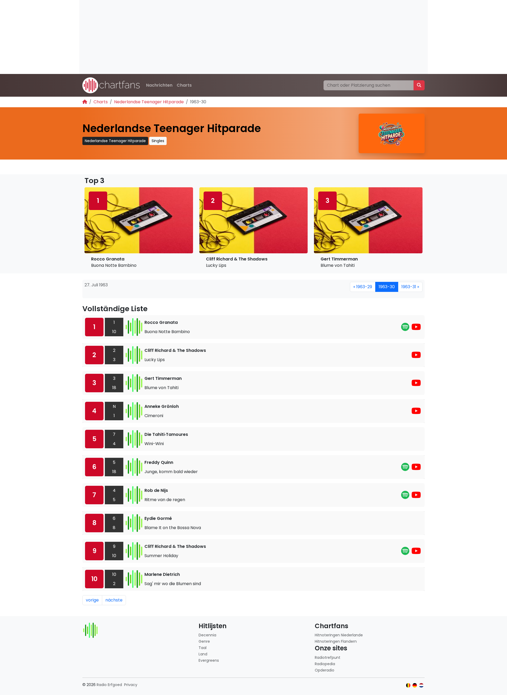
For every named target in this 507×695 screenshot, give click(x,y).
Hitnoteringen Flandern (336, 641)
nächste (114, 600)
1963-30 (387, 287)
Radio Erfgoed (109, 684)
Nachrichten (159, 85)
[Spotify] (405, 328)
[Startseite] (84, 102)
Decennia (207, 635)
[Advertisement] (237, 37)
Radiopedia (325, 663)
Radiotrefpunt (327, 657)
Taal (202, 647)
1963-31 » (410, 287)
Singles (158, 140)
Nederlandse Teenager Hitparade (149, 102)
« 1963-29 (362, 287)
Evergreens (209, 660)
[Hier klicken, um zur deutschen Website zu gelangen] (414, 685)
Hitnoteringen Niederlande (339, 635)
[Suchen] (419, 85)
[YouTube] (416, 328)
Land (203, 654)
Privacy (130, 684)
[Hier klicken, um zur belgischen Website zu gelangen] (408, 685)
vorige (92, 600)
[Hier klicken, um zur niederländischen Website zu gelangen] (421, 685)
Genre (204, 641)
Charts (184, 85)
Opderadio (324, 670)
